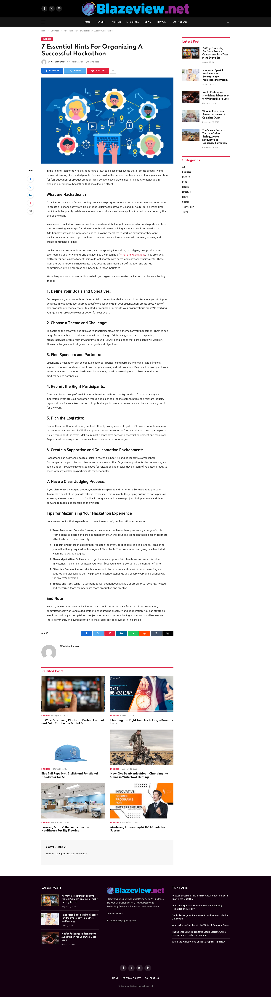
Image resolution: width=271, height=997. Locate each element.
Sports (185, 202)
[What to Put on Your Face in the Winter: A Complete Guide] (190, 116)
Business (47, 39)
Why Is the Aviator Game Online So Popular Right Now (198, 941)
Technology (179, 22)
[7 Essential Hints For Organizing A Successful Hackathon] (107, 121)
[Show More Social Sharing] (113, 71)
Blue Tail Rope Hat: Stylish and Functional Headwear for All (69, 775)
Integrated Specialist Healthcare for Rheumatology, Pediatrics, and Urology (215, 75)
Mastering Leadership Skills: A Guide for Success (137, 829)
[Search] (228, 22)
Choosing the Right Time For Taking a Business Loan (141, 722)
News (147, 22)
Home (87, 22)
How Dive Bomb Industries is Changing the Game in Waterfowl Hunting (139, 775)
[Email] (30, 211)
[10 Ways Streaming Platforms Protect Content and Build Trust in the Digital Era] (73, 694)
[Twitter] (30, 187)
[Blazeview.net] (135, 8)
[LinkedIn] (30, 195)
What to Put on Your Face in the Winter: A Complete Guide (213, 114)
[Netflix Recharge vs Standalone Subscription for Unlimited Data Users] (190, 97)
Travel (161, 22)
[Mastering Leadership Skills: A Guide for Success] (141, 801)
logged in (63, 853)
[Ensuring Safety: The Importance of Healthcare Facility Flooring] (73, 801)
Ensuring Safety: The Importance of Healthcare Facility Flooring (65, 829)
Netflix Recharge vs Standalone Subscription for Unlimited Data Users (215, 95)
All (183, 167)
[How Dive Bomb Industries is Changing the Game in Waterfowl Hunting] (141, 747)
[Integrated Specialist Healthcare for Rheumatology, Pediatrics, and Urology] (190, 75)
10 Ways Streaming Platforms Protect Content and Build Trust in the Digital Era (72, 722)
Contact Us (152, 978)
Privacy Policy (131, 978)
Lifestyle (132, 22)
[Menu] (43, 22)
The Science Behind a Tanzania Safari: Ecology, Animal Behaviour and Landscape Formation (214, 136)
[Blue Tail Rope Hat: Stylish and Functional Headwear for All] (73, 747)
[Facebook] (30, 179)
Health (100, 22)
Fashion (116, 22)
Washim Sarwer (57, 62)
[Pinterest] (30, 203)
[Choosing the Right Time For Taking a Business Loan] (141, 694)
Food (184, 182)
